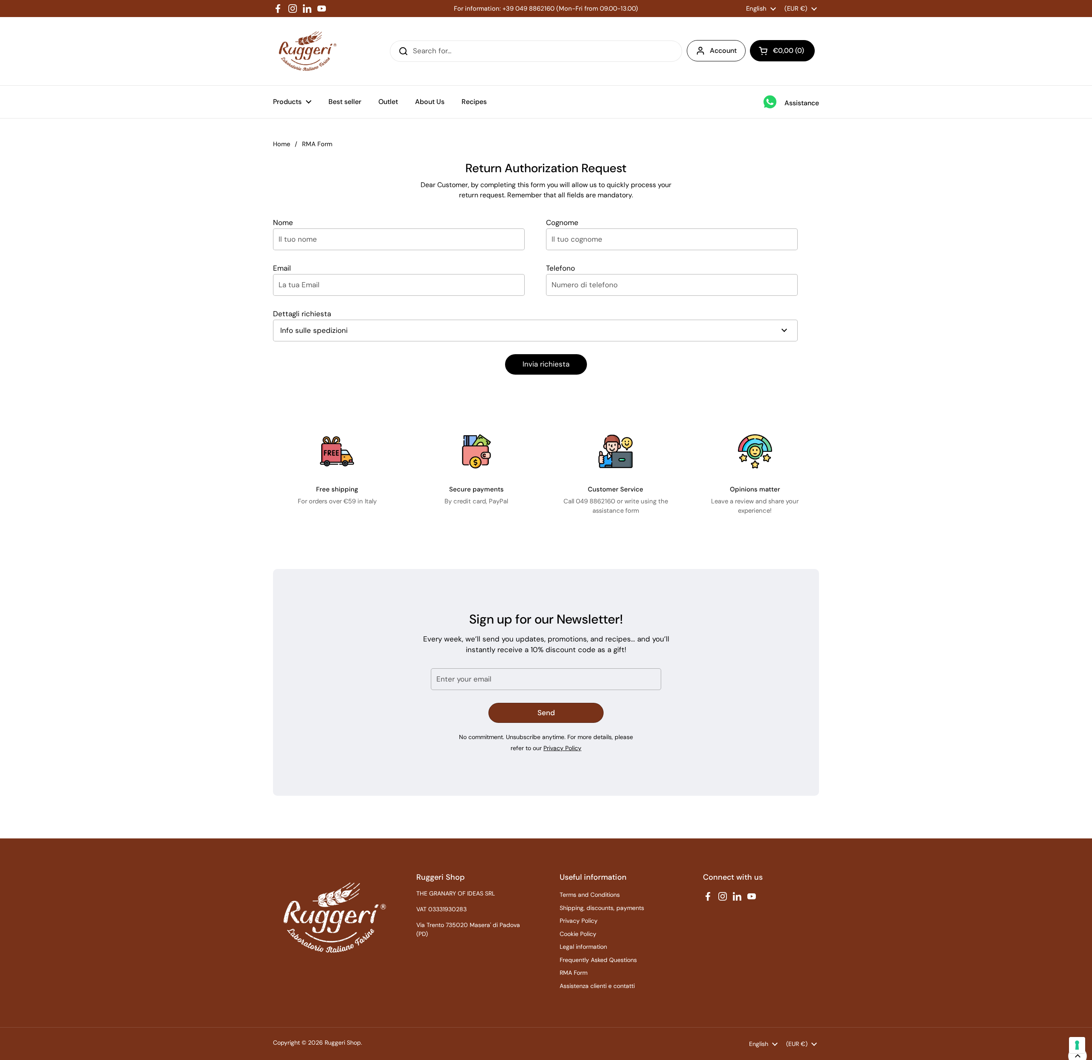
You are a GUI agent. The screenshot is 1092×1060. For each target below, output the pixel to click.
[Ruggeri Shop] (305, 51)
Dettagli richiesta (302, 313)
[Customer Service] (615, 451)
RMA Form (573, 972)
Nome (283, 222)
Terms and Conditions (590, 894)
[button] (782, 50)
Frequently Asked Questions (598, 960)
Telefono (560, 268)
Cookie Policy (578, 934)
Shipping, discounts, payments (602, 908)
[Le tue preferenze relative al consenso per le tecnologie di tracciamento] (1077, 1045)
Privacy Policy (562, 748)
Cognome (562, 222)
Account (723, 50)
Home (281, 144)
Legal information (583, 946)
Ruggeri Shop (343, 1042)
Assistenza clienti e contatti (597, 986)
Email (282, 268)
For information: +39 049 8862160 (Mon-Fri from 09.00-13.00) (546, 8)
